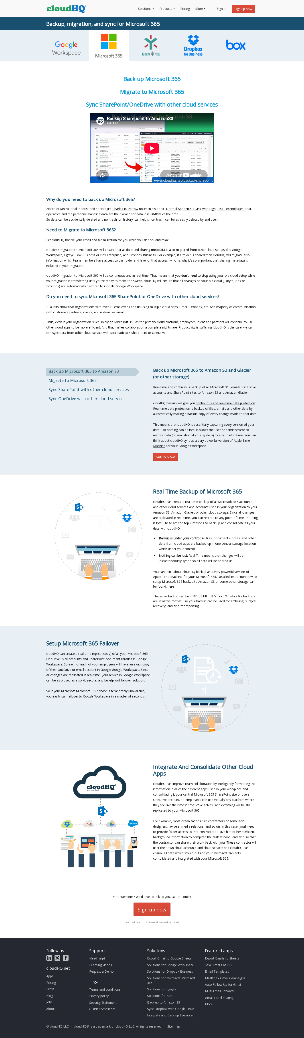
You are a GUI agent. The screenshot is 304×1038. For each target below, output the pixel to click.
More (199, 8)
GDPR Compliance (102, 1009)
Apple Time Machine (167, 576)
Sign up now (243, 9)
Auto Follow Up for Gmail (223, 984)
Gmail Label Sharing (219, 998)
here (171, 586)
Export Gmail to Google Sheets (169, 958)
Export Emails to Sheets (222, 958)
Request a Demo (101, 971)
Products (165, 8)
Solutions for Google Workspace (170, 965)
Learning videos (100, 965)
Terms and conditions (105, 989)
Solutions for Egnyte (161, 989)
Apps (49, 976)
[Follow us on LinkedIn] (49, 958)
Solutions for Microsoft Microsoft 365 (171, 980)
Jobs (49, 1002)
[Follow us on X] (57, 958)
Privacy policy (99, 996)
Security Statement (103, 1002)
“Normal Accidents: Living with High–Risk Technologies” (205, 209)
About (50, 1009)
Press (50, 989)
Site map (173, 1026)
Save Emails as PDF (219, 965)
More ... (210, 1004)
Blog (49, 996)
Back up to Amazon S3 (163, 1002)
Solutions (144, 8)
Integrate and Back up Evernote (170, 1015)
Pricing (185, 8)
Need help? (97, 958)
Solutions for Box (159, 996)
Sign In (221, 8)
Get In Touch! (181, 897)
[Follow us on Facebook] (66, 958)
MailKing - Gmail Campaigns (225, 978)
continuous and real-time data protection (225, 403)
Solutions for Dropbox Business (170, 971)
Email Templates (217, 971)
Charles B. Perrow (125, 209)
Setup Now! (165, 457)
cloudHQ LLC (125, 1026)
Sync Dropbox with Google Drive (170, 1009)
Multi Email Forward (219, 991)
